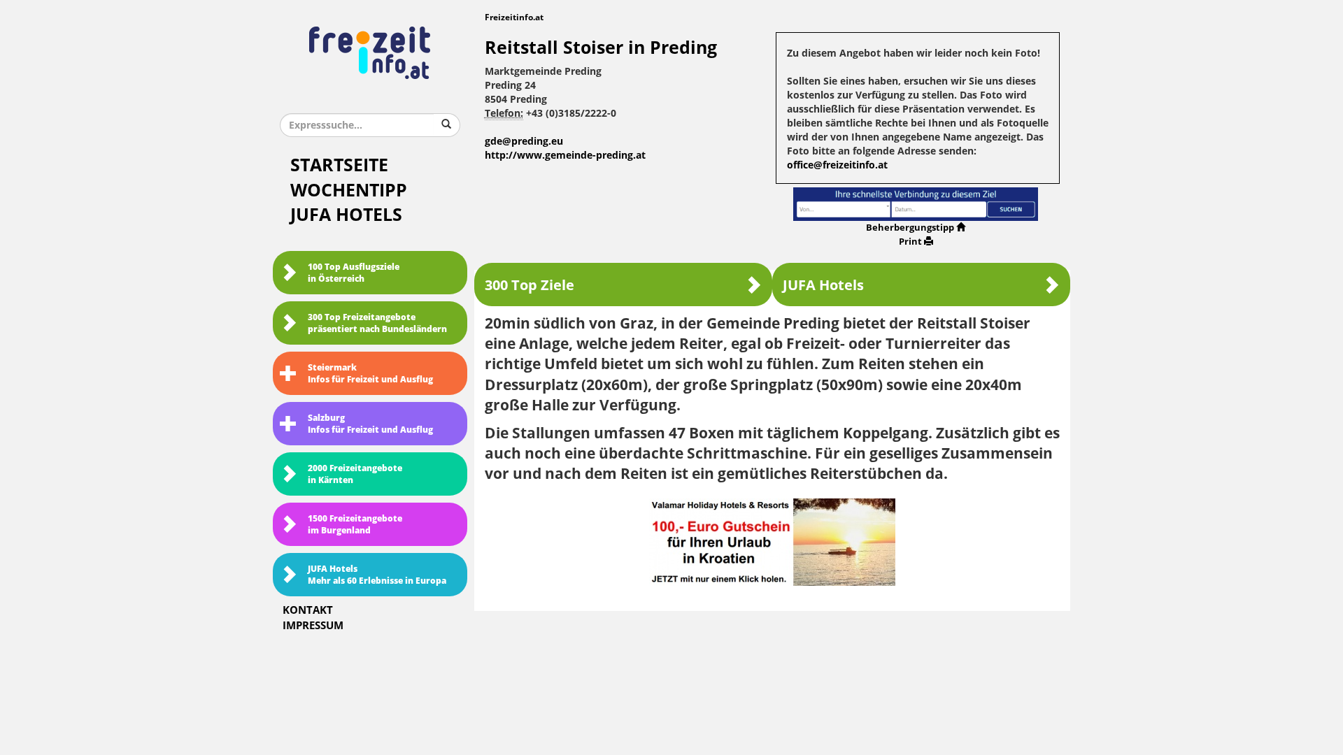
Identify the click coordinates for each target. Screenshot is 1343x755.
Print (910, 241)
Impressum (313, 625)
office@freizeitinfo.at (837, 165)
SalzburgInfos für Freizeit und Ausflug (370, 424)
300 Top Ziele (529, 285)
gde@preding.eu (524, 142)
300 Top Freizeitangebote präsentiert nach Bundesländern (377, 323)
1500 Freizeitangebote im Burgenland (355, 524)
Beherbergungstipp (910, 227)
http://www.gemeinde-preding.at (565, 155)
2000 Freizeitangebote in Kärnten (355, 474)
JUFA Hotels (346, 215)
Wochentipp (348, 190)
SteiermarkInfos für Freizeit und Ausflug (370, 373)
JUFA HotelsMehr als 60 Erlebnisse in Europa (377, 575)
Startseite (339, 165)
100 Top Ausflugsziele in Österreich (353, 273)
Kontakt (308, 610)
